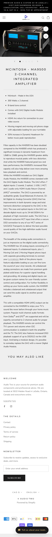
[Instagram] (11, 406)
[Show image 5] (32, 61)
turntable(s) (13, 259)
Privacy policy (9, 427)
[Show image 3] (26, 61)
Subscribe (14, 478)
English (32, 492)
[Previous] (14, 61)
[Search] (43, 17)
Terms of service (10, 431)
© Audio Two (26, 499)
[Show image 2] (23, 61)
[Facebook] (4, 406)
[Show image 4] (29, 61)
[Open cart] (48, 17)
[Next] (37, 61)
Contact (6, 422)
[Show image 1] (20, 61)
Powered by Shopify (26, 502)
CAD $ (16, 492)
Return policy (9, 436)
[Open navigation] (4, 18)
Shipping (7, 441)
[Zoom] (45, 28)
